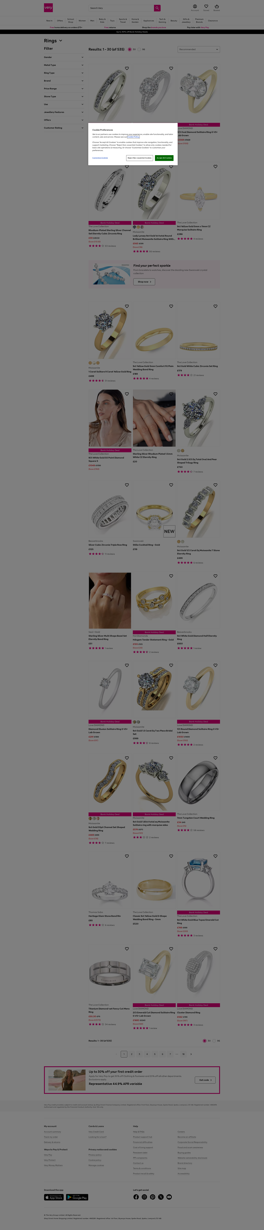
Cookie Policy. (133, 137)
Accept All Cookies (164, 158)
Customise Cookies (100, 158)
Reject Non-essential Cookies (140, 158)
